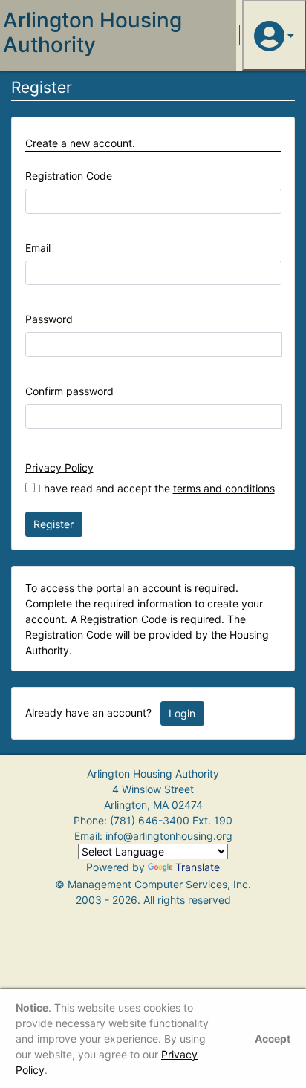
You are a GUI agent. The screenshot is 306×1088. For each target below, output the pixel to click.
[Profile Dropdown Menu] (274, 35)
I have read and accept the (155, 488)
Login (182, 713)
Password (49, 319)
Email (38, 247)
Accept (272, 1038)
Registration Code (68, 175)
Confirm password (69, 391)
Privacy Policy (59, 467)
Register (53, 524)
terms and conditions (224, 488)
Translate (197, 867)
